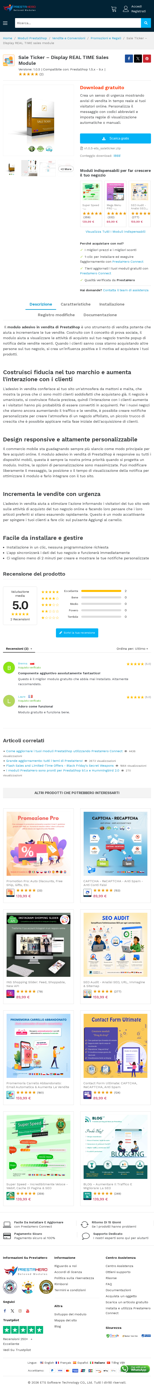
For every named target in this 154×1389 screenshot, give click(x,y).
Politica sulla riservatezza (74, 1278)
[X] (138, 59)
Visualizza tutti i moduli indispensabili (115, 231)
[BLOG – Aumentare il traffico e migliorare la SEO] (115, 1147)
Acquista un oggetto (121, 1296)
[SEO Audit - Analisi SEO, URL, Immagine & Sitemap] (139, 191)
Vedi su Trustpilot (17, 1350)
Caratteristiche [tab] (76, 304)
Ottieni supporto (118, 1272)
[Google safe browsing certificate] (112, 1336)
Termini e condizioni (70, 1290)
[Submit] (146, 23)
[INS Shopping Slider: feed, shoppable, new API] (38, 945)
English (49, 1362)
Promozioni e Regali (106, 38)
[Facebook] (5, 1311)
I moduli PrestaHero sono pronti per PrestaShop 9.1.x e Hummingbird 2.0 (62, 770)
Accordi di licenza (68, 1272)
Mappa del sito (65, 1320)
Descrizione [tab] (40, 304)
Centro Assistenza (119, 1266)
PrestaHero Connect (127, 261)
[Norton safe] (130, 1336)
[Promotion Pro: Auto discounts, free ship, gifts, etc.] (38, 844)
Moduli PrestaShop (32, 38)
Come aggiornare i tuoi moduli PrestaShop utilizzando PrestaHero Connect (64, 751)
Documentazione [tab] (100, 314)
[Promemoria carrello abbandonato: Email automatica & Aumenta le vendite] (38, 1046)
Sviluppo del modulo (70, 1314)
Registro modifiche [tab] (56, 314)
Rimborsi (61, 1284)
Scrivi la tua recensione (79, 632)
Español (82, 1362)
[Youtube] (27, 1311)
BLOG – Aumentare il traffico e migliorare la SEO (107, 1186)
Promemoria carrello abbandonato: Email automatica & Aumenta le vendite (37, 1085)
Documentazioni (118, 1290)
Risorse (111, 1278)
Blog (57, 1326)
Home (7, 38)
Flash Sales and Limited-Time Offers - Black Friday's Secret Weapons (60, 765)
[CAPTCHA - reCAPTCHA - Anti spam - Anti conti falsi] (115, 844)
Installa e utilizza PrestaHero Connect (128, 1310)
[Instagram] (20, 1311)
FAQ (109, 1284)
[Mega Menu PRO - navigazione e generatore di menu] (115, 191)
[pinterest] (147, 59)
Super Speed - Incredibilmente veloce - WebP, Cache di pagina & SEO (37, 1186)
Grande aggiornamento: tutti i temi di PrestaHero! (44, 761)
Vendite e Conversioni (68, 38)
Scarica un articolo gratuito (127, 1302)
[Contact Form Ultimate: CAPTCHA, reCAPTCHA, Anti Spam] (115, 1046)
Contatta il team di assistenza (126, 290)
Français (65, 1362)
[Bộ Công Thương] (146, 1336)
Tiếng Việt (118, 1362)
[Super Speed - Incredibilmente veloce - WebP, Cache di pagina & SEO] (91, 191)
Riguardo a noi (65, 1266)
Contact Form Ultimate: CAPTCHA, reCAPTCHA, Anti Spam (110, 1085)
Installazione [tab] (112, 304)
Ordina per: (125, 649)
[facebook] (129, 59)
